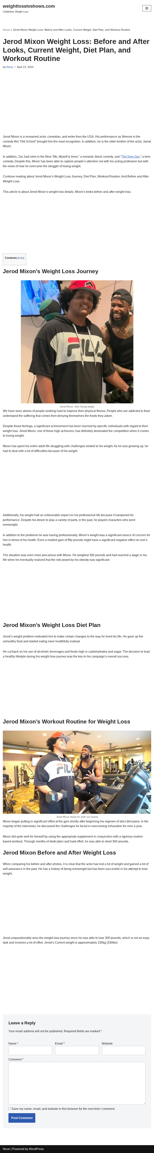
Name (13, 1043)
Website (107, 1043)
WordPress (36, 1149)
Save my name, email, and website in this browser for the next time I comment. (63, 1108)
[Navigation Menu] (146, 8)
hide (20, 258)
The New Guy (130, 156)
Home (6, 29)
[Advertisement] (77, 106)
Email (60, 1043)
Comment (15, 1059)
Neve (6, 1149)
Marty (9, 66)
